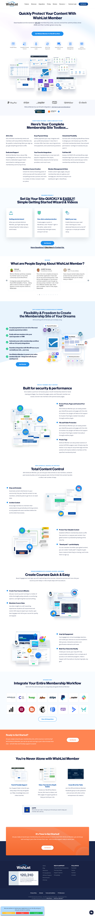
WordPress (49, 898)
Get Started (83, 4)
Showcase (33, 4)
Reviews (55, 4)
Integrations (42, 4)
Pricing (49, 4)
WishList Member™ (58, 898)
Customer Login (72, 4)
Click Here (49, 247)
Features (27, 4)
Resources (62, 4)
